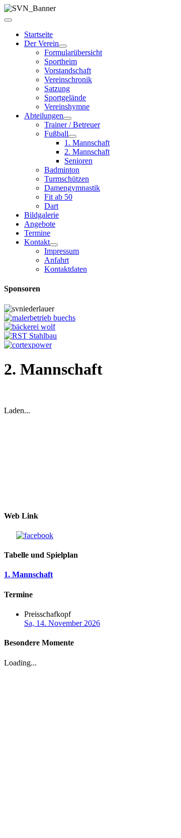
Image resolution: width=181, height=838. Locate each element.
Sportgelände (65, 97)
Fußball (56, 133)
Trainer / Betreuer (72, 124)
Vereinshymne (66, 106)
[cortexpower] (28, 345)
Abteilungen (43, 115)
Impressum (61, 251)
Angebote (39, 224)
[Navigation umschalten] (8, 20)
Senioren (78, 160)
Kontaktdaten (65, 269)
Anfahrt (56, 260)
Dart (51, 206)
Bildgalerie (41, 215)
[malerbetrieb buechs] (39, 317)
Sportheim (60, 61)
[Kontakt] (54, 244)
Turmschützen (66, 179)
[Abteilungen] (67, 118)
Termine (37, 233)
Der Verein (41, 43)
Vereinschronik (68, 79)
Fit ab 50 (58, 197)
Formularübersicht (73, 52)
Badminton (61, 169)
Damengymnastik (72, 188)
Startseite (38, 34)
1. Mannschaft (87, 142)
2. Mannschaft (87, 151)
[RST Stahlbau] (30, 335)
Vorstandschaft (67, 70)
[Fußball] (72, 136)
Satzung (57, 88)
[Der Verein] (63, 46)
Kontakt (37, 242)
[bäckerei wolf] (29, 326)
